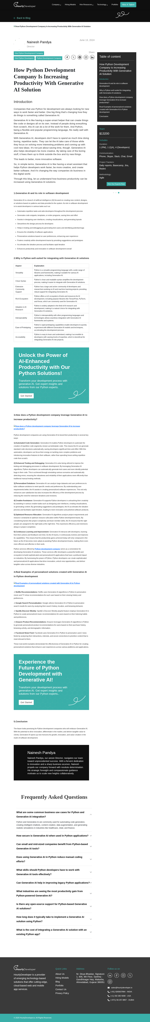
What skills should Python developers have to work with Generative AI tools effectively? (48, 872)
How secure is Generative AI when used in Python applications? (52, 835)
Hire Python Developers (24, 58)
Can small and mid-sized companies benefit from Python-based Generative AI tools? (52, 846)
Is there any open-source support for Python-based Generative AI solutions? (51, 906)
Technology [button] (101, 4)
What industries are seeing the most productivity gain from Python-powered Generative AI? (49, 893)
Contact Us (60, 989)
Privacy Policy (62, 993)
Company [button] (56, 4)
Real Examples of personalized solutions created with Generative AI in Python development (115, 109)
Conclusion (103, 116)
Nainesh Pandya (41, 752)
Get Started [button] (26, 396)
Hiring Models (70, 4)
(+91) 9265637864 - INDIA (121, 992)
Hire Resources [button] (86, 4)
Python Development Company (49, 58)
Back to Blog (23, 18)
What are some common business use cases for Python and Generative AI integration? (50, 814)
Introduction (103, 79)
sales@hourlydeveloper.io (121, 988)
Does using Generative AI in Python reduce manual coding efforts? (49, 859)
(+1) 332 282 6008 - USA (120, 996)
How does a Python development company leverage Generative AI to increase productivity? (116, 99)
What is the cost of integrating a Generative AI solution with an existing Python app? (51, 932)
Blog (57, 981)
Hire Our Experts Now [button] (116, 184)
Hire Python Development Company (29, 53)
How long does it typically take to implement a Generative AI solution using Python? (50, 919)
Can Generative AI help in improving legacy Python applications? (53, 882)
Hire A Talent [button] (128, 4)
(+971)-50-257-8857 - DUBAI (122, 1000)
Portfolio (115, 4)
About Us (59, 974)
